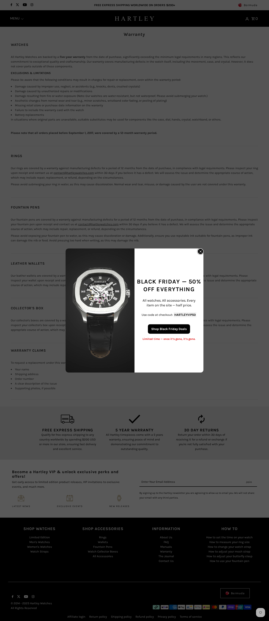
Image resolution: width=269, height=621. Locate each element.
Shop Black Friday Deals (169, 329)
